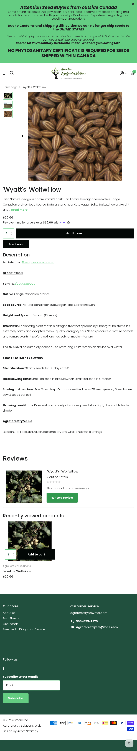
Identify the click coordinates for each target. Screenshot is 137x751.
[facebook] (4, 668)
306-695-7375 (87, 621)
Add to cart (75, 233)
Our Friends (10, 624)
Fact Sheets (11, 618)
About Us (9, 613)
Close (133, 4)
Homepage (10, 87)
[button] (22, 136)
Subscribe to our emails (20, 677)
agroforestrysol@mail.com (88, 613)
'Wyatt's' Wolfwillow (17, 571)
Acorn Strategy (27, 731)
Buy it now (16, 244)
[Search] (12, 73)
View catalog (5, 73)
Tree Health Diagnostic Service (24, 629)
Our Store (10, 606)
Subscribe (16, 698)
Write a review (62, 498)
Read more (19, 210)
